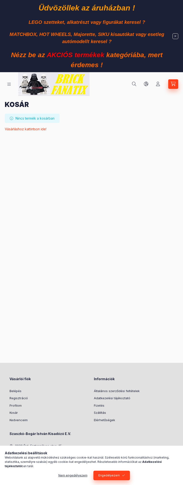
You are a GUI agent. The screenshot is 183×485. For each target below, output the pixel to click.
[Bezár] (175, 36)
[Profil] (158, 84)
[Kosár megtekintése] (173, 84)
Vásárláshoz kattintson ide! (25, 129)
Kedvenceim (19, 420)
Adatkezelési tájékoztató (112, 398)
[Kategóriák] (9, 84)
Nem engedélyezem (72, 475)
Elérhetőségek (104, 420)
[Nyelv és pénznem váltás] (146, 84)
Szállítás (100, 412)
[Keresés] (134, 84)
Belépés (15, 391)
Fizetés (99, 405)
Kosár (14, 412)
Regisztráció (19, 398)
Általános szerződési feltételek (117, 391)
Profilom (16, 405)
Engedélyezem (109, 475)
